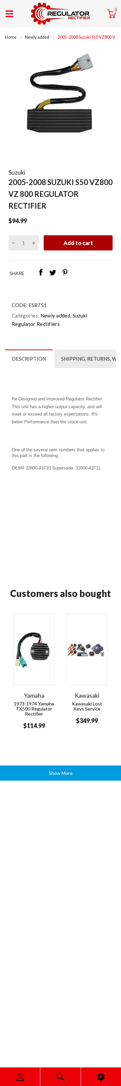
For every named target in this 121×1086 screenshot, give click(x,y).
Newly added (54, 315)
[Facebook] (40, 273)
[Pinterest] (65, 273)
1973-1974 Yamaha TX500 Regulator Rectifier (34, 709)
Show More (61, 773)
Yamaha (34, 695)
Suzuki (16, 172)
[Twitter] (52, 273)
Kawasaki (87, 695)
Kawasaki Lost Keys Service (87, 706)
